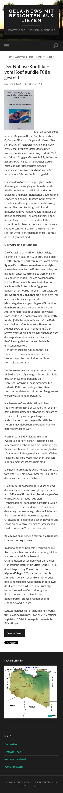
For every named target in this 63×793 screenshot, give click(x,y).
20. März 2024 (12, 83)
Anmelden (10, 744)
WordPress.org (13, 766)
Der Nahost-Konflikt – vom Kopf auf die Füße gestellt (27, 72)
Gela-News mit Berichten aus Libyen (31, 15)
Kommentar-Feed (15, 759)
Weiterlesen (15, 633)
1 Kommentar (33, 83)
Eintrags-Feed (12, 751)
